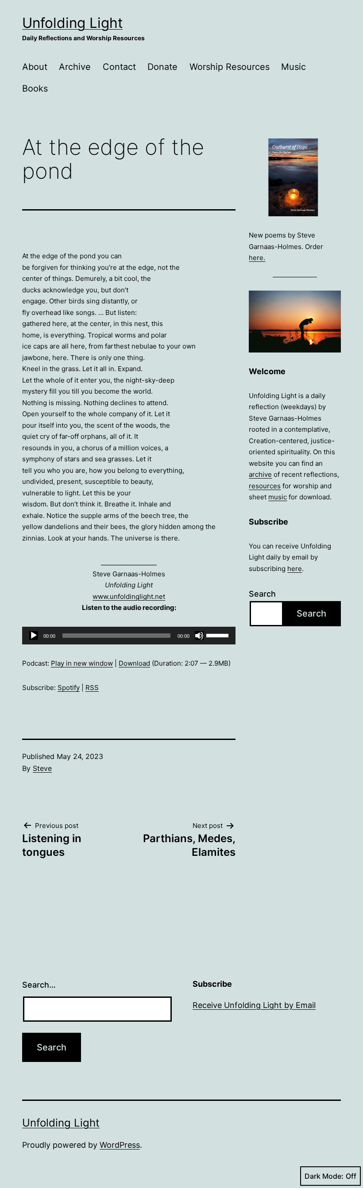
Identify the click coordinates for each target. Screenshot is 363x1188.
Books (35, 88)
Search (262, 593)
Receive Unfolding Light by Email (254, 1005)
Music (293, 66)
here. (257, 257)
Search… (39, 984)
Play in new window (82, 663)
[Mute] (199, 635)
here (294, 568)
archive (260, 474)
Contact (119, 66)
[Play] (33, 635)
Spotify (69, 687)
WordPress (120, 1145)
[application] (129, 635)
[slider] (218, 635)
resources (265, 486)
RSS (92, 687)
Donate (162, 66)
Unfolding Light (72, 22)
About (34, 66)
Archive (75, 66)
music (277, 497)
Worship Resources (229, 66)
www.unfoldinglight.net (129, 596)
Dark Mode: (324, 1176)
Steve (42, 768)
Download (134, 663)
